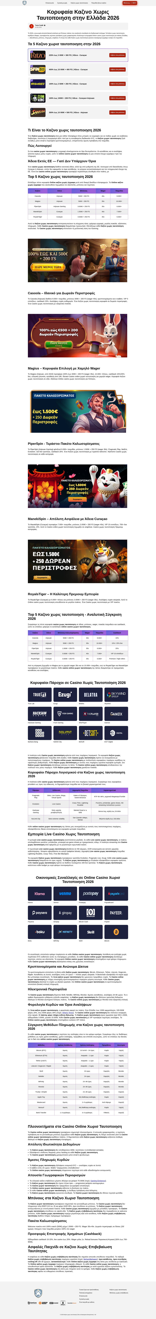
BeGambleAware (90, 1259)
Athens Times (67, 1013)
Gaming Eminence (98, 1181)
